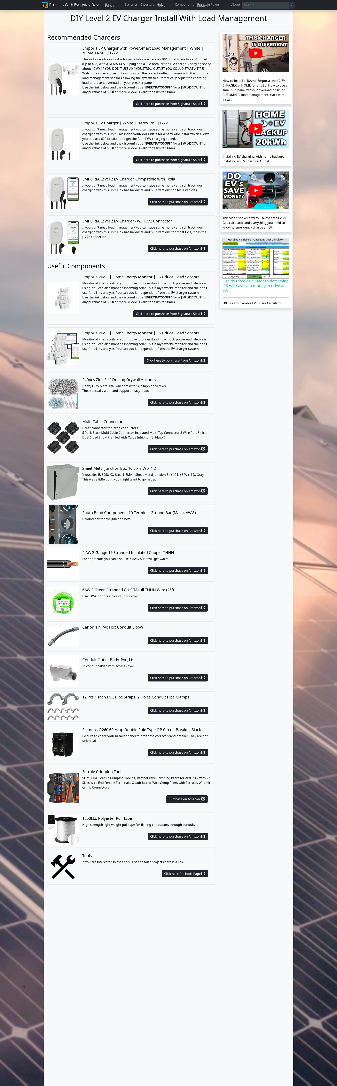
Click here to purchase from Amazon (176, 360)
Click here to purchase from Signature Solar (170, 103)
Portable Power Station (208, 5)
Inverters (147, 5)
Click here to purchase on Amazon (177, 202)
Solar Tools (161, 5)
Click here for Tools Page (184, 873)
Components (184, 5)
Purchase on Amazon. (186, 799)
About (235, 5)
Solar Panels (110, 5)
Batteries (131, 5)
